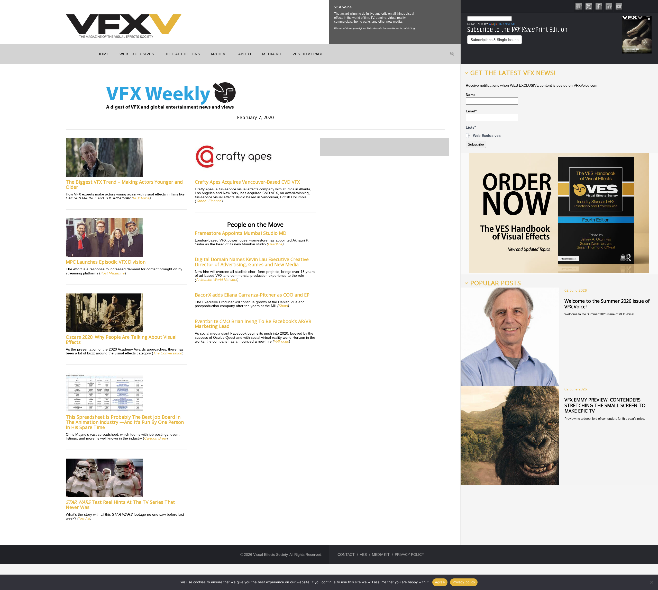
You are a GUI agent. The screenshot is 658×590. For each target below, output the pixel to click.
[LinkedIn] (608, 6)
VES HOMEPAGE (308, 54)
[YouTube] (618, 6)
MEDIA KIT (272, 54)
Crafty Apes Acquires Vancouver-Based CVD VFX (247, 182)
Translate (507, 24)
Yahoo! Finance (209, 201)
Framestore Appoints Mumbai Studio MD (240, 233)
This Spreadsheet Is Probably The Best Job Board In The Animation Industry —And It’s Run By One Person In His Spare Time (125, 422)
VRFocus (281, 341)
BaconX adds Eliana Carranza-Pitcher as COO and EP (252, 295)
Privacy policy (464, 582)
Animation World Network (216, 280)
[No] (651, 582)
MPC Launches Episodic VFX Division (105, 262)
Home (103, 54)
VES (363, 554)
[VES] (578, 6)
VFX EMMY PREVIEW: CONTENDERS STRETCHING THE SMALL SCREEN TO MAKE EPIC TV (604, 405)
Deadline (275, 244)
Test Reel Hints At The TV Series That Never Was (120, 504)
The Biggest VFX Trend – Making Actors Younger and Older (124, 184)
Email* (471, 111)
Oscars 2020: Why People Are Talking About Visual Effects (121, 339)
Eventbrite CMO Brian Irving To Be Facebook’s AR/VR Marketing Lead (253, 323)
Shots (283, 306)
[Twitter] (588, 6)
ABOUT (245, 54)
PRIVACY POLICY (409, 554)
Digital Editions (182, 54)
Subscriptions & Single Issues (494, 40)
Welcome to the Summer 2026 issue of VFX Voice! (607, 304)
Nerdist (84, 518)
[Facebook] (598, 6)
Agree (440, 582)
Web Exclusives (137, 54)
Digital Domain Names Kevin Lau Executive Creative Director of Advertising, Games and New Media (252, 261)
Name (471, 95)
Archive (219, 54)
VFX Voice (141, 198)
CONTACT (346, 554)
